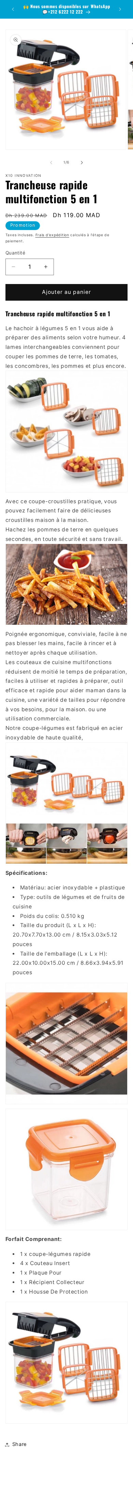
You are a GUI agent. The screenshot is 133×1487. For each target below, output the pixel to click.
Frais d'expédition (52, 235)
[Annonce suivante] (120, 9)
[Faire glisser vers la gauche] (51, 162)
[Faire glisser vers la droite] (81, 162)
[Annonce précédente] (12, 9)
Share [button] (19, 1444)
